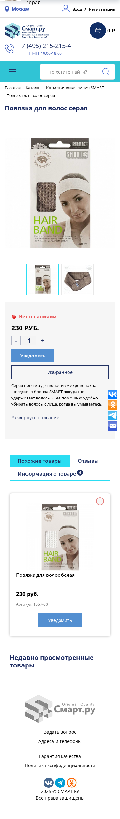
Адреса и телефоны (60, 741)
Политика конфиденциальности (60, 765)
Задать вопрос (60, 732)
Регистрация (102, 9)
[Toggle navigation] (12, 71)
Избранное (60, 372)
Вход (77, 9)
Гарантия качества (60, 756)
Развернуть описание (35, 417)
